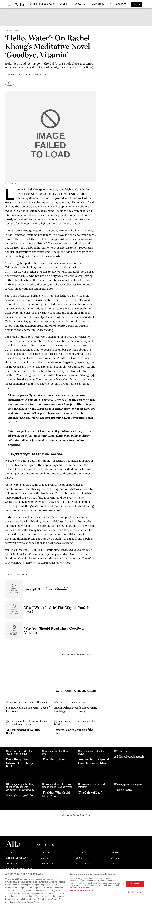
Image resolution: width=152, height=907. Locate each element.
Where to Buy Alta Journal (19, 868)
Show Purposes (135, 892)
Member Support (84, 863)
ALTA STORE (98, 4)
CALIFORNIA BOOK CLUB (42, 4)
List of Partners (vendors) (81, 890)
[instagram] (53, 844)
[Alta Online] (19, 4)
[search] (144, 4)
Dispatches (11, 863)
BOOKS (63, 4)
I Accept (135, 884)
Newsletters (47, 863)
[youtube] (38, 844)
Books (79, 858)
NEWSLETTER (80, 4)
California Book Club (76, 691)
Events (44, 858)
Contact (115, 853)
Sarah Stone (14, 74)
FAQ (113, 863)
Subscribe (120, 4)
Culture (115, 858)
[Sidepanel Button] (9, 4)
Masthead (81, 853)
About (9, 853)
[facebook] (45, 844)
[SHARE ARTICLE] (9, 82)
